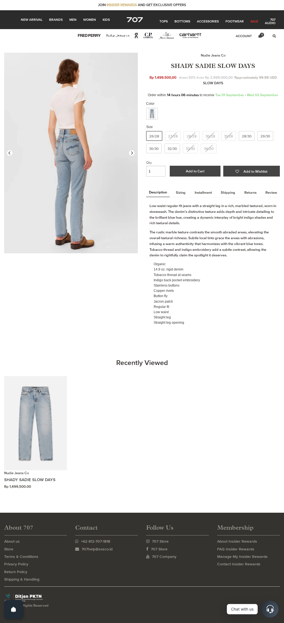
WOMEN (89, 20)
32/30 (172, 149)
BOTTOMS (182, 21)
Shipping (228, 192)
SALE (254, 21)
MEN (73, 20)
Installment (203, 192)
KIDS (106, 20)
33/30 (190, 149)
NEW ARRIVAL (31, 20)
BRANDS (56, 20)
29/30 (265, 136)
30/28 (210, 136)
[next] (132, 153)
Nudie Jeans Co (213, 55)
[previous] (9, 153)
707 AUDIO (270, 21)
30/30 (154, 149)
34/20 (209, 149)
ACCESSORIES (208, 21)
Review (271, 192)
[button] (251, 171)
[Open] (13, 609)
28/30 (247, 136)
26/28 (154, 136)
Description (158, 192)
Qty (149, 162)
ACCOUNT (244, 36)
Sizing (181, 192)
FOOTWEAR (234, 21)
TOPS (163, 21)
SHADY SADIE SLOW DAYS (29, 479)
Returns (250, 192)
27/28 (173, 136)
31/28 (228, 136)
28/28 (192, 136)
